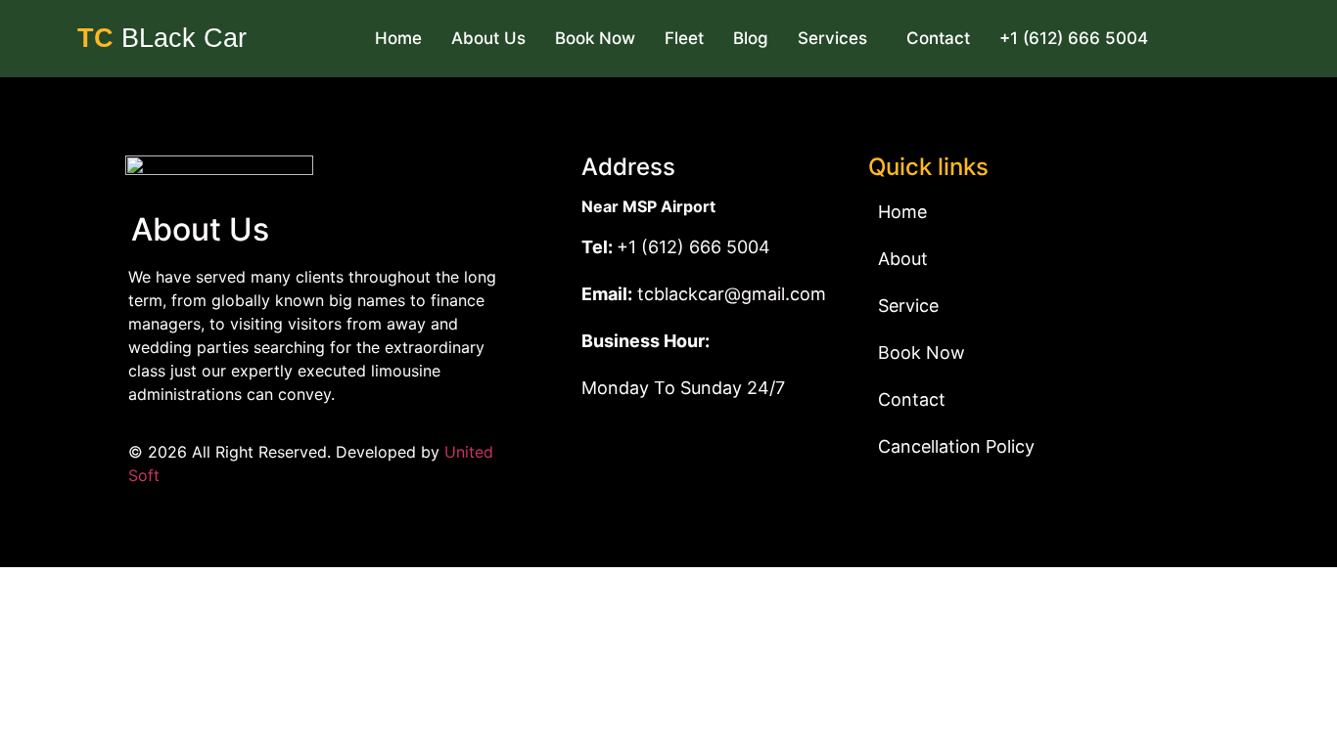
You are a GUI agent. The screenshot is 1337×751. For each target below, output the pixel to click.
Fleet (684, 38)
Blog (750, 38)
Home (398, 38)
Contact (938, 38)
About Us (488, 38)
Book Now (595, 38)
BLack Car (162, 38)
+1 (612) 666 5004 (1073, 38)
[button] (837, 39)
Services (832, 38)
